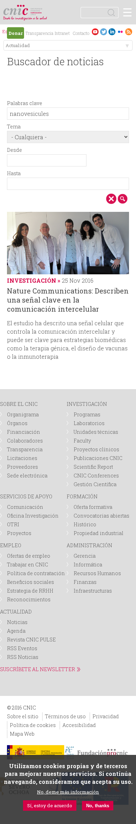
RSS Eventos (22, 648)
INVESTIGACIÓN (87, 404)
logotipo (36, 8)
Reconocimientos (29, 599)
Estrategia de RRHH (30, 590)
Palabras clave (24, 103)
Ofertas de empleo (28, 555)
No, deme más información (68, 792)
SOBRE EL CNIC (19, 404)
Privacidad (105, 716)
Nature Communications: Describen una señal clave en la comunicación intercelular (68, 299)
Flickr (120, 32)
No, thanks (97, 805)
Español (6, 32)
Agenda (16, 631)
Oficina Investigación (33, 515)
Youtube (95, 32)
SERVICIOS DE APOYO (26, 496)
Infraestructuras (93, 590)
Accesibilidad (79, 725)
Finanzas (85, 582)
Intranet (62, 33)
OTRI (13, 524)
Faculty (82, 440)
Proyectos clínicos (96, 449)
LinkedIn (111, 32)
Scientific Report (93, 466)
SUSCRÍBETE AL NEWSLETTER (37, 669)
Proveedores (22, 466)
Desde (14, 150)
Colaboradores (25, 440)
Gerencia (85, 555)
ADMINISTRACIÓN (89, 545)
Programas (87, 414)
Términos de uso (65, 716)
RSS (128, 32)
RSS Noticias (22, 657)
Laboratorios (89, 423)
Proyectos (19, 533)
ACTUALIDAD (16, 611)
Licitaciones (22, 458)
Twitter (103, 32)
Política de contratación (36, 573)
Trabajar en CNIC (27, 564)
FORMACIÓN (82, 496)
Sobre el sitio (22, 716)
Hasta (14, 173)
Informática (88, 564)
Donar (15, 33)
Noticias (17, 622)
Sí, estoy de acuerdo (49, 805)
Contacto (81, 33)
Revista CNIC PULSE (31, 639)
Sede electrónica (27, 475)
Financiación (23, 432)
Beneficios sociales (30, 582)
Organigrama (23, 414)
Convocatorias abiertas (101, 515)
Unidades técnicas (96, 432)
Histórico (85, 524)
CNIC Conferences (96, 475)
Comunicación (25, 507)
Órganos (17, 423)
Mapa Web (22, 733)
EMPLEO (10, 545)
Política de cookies (33, 725)
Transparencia (39, 33)
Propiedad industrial (98, 533)
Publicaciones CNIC (98, 458)
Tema (14, 126)
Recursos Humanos (97, 573)
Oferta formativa (93, 507)
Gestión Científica (95, 484)
